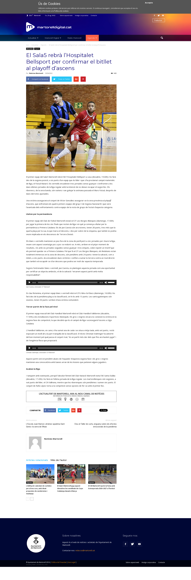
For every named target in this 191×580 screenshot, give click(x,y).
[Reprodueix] (29, 282)
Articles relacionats (37, 460)
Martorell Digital (52, 38)
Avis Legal (71, 562)
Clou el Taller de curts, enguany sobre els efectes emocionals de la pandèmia (95, 425)
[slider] (111, 282)
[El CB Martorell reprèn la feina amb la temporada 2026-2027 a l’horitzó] (102, 474)
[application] (71, 282)
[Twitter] (159, 15)
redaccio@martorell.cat (85, 550)
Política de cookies (61, 11)
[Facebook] (154, 15)
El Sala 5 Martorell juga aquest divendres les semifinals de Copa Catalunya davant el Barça (70, 488)
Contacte (94, 15)
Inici (27, 45)
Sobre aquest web (66, 15)
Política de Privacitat (58, 562)
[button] (162, 38)
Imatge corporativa (81, 15)
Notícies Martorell (36, 73)
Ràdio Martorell (74, 38)
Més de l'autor (59, 460)
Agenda (91, 38)
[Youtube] (163, 15)
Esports (37, 49)
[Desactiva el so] (106, 282)
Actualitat (32, 38)
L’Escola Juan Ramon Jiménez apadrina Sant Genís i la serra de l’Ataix (45, 425)
